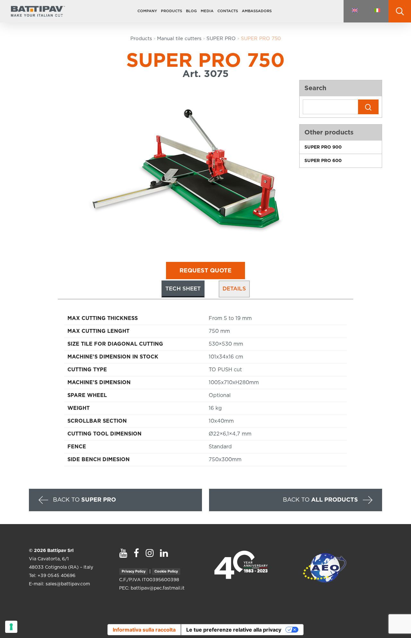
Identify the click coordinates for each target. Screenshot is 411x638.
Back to (83, 500)
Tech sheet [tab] (183, 288)
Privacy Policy (133, 571)
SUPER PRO (221, 38)
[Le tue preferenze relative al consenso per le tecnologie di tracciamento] (11, 627)
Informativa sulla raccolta (144, 629)
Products (141, 38)
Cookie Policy (166, 571)
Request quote (205, 271)
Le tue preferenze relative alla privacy (233, 629)
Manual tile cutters (179, 38)
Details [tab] (234, 288)
